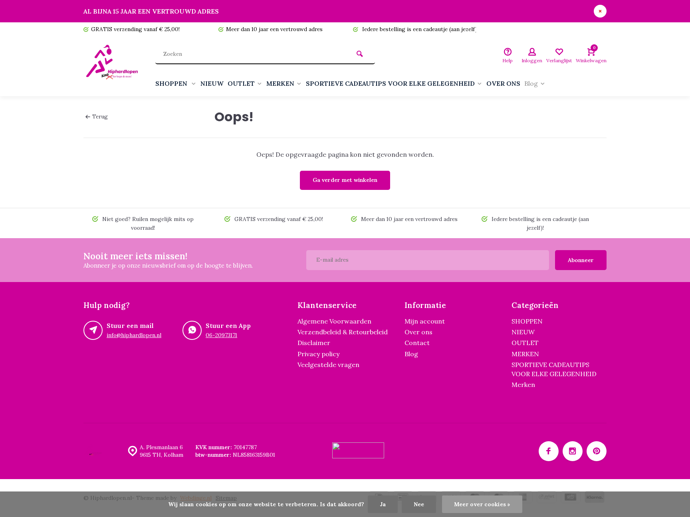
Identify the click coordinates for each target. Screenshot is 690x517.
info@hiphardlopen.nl (134, 335)
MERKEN (280, 83)
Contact (417, 343)
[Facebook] (549, 451)
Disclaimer (313, 343)
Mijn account (424, 321)
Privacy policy (318, 354)
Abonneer (581, 260)
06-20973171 (221, 335)
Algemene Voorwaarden (334, 321)
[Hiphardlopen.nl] (113, 66)
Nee (419, 504)
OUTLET (241, 83)
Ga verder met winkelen (345, 180)
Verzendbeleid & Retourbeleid (342, 332)
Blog (531, 83)
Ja (383, 504)
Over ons (418, 332)
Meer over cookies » (482, 504)
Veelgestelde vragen (328, 365)
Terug (100, 116)
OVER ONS (503, 83)
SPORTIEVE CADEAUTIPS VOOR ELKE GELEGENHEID (390, 83)
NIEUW (212, 83)
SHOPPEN (172, 83)
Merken (523, 385)
